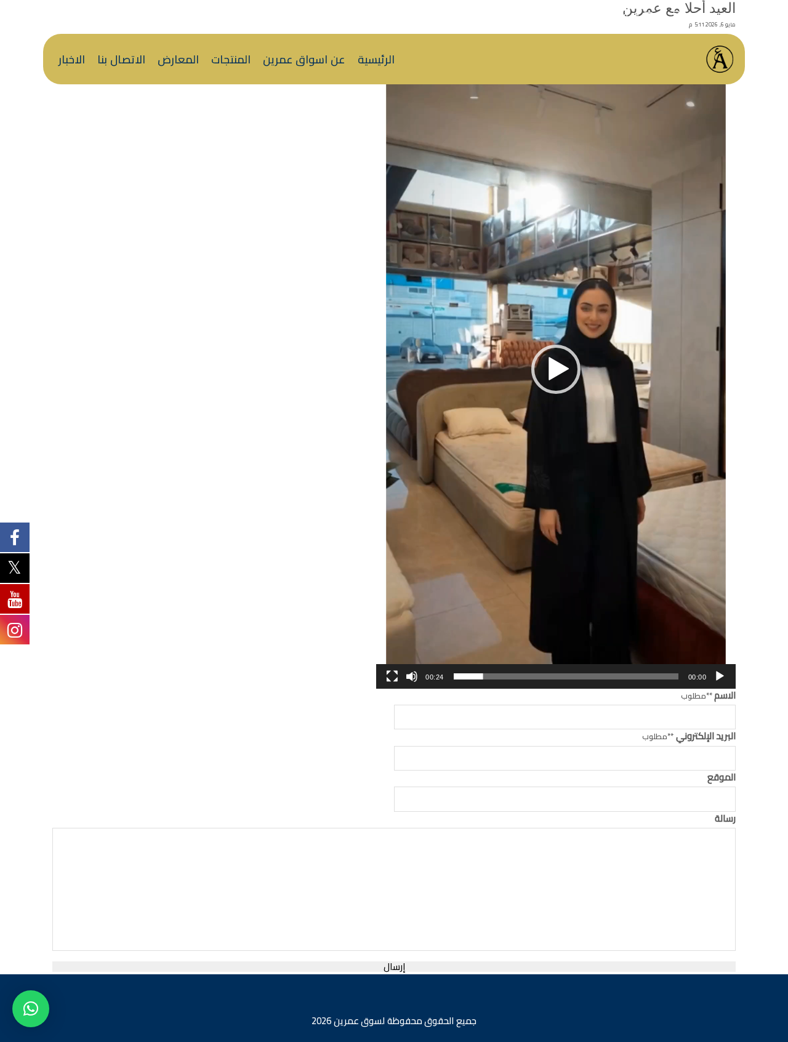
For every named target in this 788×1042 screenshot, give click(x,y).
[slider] (566, 676)
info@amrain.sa (608, 15)
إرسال (394, 966)
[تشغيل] (720, 676)
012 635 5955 (714, 15)
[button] (556, 369)
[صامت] (412, 676)
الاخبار (71, 59)
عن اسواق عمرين (304, 59)
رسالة (725, 819)
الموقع (721, 778)
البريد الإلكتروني (689, 736)
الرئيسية (376, 59)
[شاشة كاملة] (392, 676)
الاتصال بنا (121, 59)
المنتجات (231, 59)
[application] (556, 369)
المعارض (178, 59)
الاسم (708, 696)
